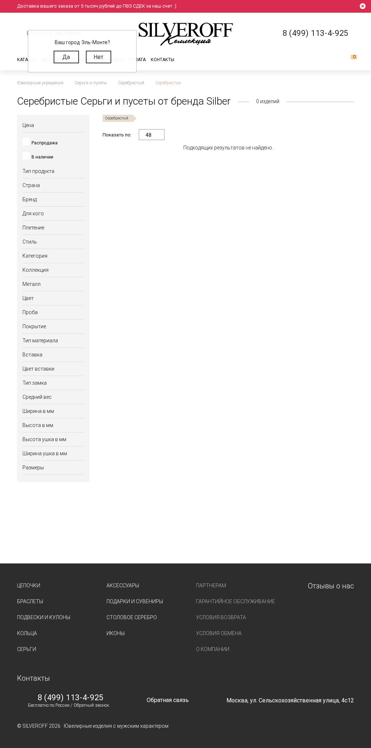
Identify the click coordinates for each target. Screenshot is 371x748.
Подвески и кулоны (43, 617)
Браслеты (30, 601)
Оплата (137, 59)
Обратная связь (168, 700)
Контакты (162, 59)
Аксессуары (123, 585)
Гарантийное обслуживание (235, 601)
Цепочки (28, 585)
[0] (348, 60)
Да (66, 57)
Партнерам (211, 585)
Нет (98, 57)
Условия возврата (221, 617)
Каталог (26, 59)
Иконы (116, 633)
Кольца (27, 633)
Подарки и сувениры (135, 601)
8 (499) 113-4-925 (71, 697)
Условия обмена (219, 633)
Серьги (26, 649)
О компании (212, 649)
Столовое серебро (132, 617)
